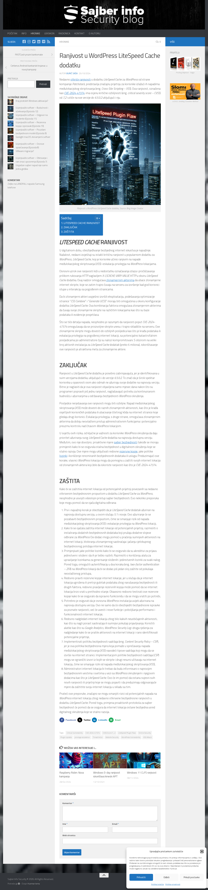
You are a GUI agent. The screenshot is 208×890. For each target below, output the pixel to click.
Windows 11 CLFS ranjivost (141, 773)
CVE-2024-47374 (93, 732)
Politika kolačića (157, 884)
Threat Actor (98, 737)
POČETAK (12, 33)
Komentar (68, 803)
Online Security (145, 732)
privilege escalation (82, 737)
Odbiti (166, 877)
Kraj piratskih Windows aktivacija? (32, 101)
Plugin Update (66, 737)
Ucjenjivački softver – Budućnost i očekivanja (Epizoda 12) (32, 109)
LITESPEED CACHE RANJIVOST (82, 223)
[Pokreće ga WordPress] (19, 884)
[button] (201, 851)
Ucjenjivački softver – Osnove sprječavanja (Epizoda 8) (30, 145)
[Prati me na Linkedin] (39, 41)
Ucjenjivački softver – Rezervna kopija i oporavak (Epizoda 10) (31, 124)
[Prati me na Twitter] (34, 41)
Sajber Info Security (10, 10)
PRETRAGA (13, 78)
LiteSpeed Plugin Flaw (127, 732)
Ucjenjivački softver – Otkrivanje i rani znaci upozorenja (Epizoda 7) (31, 159)
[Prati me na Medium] (43, 41)
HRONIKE (35, 33)
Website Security (112, 737)
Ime (64, 823)
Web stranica (68, 835)
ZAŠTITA (69, 232)
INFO (24, 33)
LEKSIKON (49, 33)
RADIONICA (64, 33)
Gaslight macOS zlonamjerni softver (33, 137)
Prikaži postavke (192, 877)
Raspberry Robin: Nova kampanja (71, 775)
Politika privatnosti (172, 884)
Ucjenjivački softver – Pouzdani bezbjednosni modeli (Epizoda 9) (31, 131)
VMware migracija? (25, 151)
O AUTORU (94, 33)
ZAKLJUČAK (70, 227)
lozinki (63, 456)
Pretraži (43, 84)
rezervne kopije (128, 451)
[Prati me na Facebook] (24, 41)
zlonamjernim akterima (120, 280)
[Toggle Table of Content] (96, 218)
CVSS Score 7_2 (109, 732)
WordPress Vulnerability (131, 737)
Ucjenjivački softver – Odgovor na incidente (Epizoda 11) (32, 116)
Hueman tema (34, 883)
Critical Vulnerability (75, 732)
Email (115, 823)
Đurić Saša (72, 73)
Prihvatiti (141, 877)
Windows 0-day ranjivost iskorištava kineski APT (106, 775)
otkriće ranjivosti (81, 79)
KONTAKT (79, 33)
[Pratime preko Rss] (48, 41)
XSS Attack (147, 737)
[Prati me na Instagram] (29, 41)
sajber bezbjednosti (125, 442)
